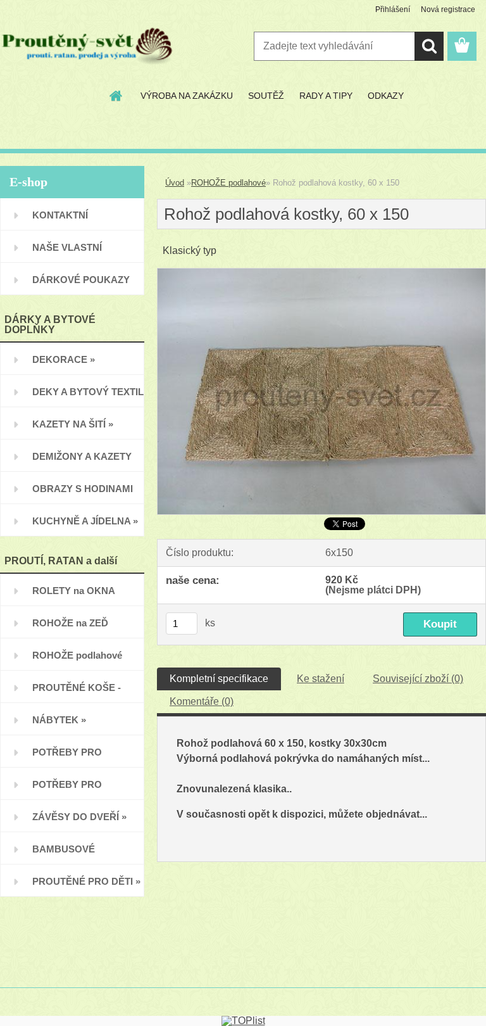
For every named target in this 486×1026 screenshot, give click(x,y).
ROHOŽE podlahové (228, 182)
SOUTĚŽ (266, 96)
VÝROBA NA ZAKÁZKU (186, 96)
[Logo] (87, 47)
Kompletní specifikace (219, 678)
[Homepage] (116, 95)
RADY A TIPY (325, 96)
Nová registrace (448, 9)
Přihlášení (392, 9)
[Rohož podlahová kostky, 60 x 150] (321, 273)
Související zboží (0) (418, 678)
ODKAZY (386, 96)
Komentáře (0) (202, 701)
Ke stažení (320, 678)
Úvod (174, 182)
